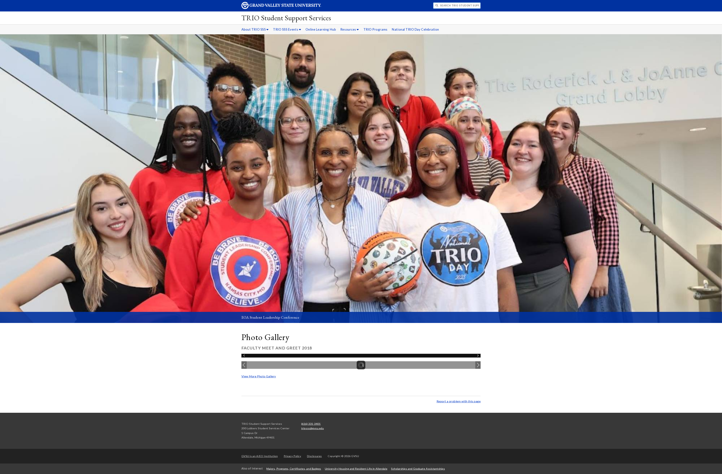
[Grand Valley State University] (281, 8)
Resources (348, 29)
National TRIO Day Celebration (415, 29)
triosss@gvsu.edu (312, 428)
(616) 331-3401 (311, 423)
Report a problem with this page (459, 401)
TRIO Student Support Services (286, 17)
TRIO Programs (375, 29)
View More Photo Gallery (258, 376)
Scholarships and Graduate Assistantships (418, 468)
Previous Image (244, 365)
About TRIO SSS (253, 29)
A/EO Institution (259, 456)
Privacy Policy (292, 456)
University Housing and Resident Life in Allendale (356, 468)
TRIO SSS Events (286, 29)
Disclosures (314, 456)
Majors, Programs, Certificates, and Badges (293, 468)
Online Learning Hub (321, 29)
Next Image (478, 365)
